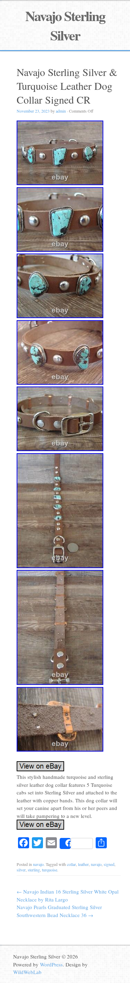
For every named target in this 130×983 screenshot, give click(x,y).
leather (83, 864)
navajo (38, 864)
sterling (34, 869)
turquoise (49, 869)
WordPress (51, 964)
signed (109, 864)
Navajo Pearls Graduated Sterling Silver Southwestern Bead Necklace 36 (59, 911)
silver (21, 869)
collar (71, 864)
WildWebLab (27, 971)
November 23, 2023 (33, 111)
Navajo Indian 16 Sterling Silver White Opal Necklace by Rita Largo (68, 895)
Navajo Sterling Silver (65, 25)
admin (61, 111)
